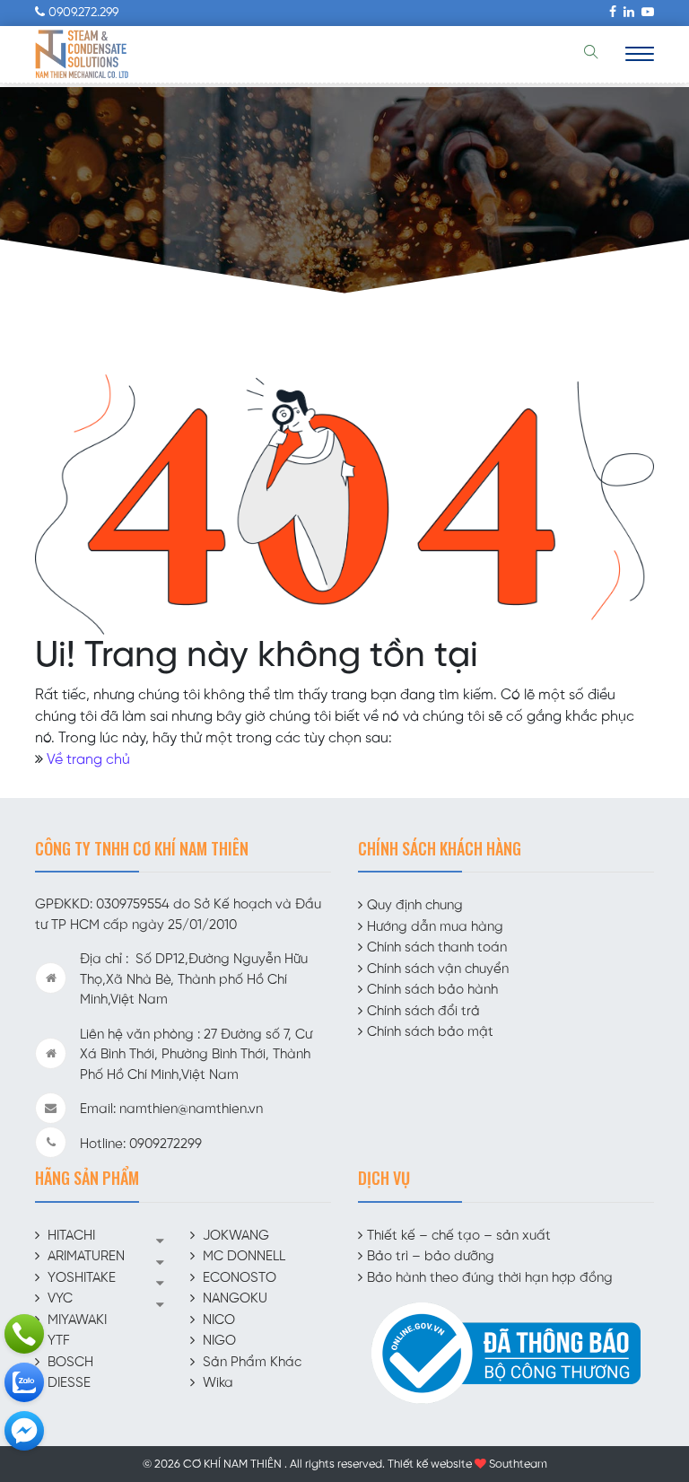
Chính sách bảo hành (432, 990)
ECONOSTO (239, 1278)
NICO (219, 1320)
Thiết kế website (430, 1464)
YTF (59, 1341)
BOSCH (70, 1362)
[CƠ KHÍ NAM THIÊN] (81, 54)
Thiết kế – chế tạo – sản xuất (459, 1236)
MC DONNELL (244, 1257)
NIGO (219, 1341)
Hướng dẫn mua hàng (435, 927)
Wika (218, 1383)
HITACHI (71, 1236)
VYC (60, 1299)
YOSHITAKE (82, 1278)
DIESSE (69, 1383)
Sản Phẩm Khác (252, 1362)
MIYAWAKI (77, 1320)
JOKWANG (236, 1236)
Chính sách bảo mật (430, 1032)
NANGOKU (235, 1299)
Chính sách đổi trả (423, 1011)
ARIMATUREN (86, 1257)
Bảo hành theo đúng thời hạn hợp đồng (490, 1278)
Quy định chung (415, 906)
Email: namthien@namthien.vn (171, 1109)
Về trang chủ (88, 759)
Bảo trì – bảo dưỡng (430, 1257)
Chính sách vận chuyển (438, 969)
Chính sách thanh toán (437, 948)
